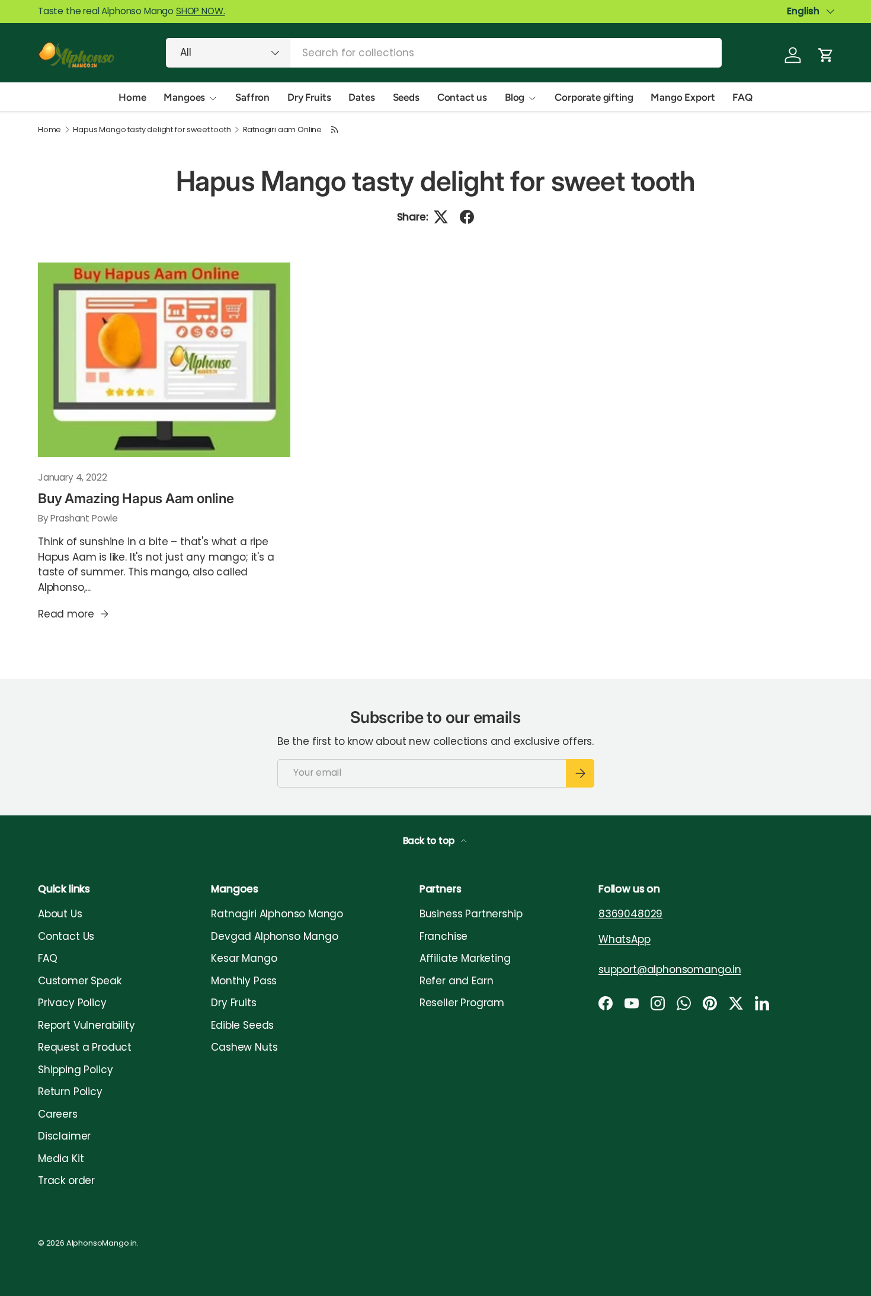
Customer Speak (79, 981)
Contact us (462, 97)
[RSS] (335, 129)
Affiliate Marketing (465, 958)
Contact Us (66, 936)
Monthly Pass (244, 981)
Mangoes (184, 97)
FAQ (742, 97)
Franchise (443, 936)
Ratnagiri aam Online (282, 130)
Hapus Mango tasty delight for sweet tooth (151, 130)
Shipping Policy (75, 1070)
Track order (66, 1180)
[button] (826, 55)
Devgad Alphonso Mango (274, 936)
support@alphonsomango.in (669, 969)
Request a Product (85, 1047)
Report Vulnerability (86, 1025)
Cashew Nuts (244, 1047)
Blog (514, 97)
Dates (361, 97)
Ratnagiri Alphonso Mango (277, 914)
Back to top (430, 840)
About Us (60, 914)
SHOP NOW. (200, 11)
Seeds (406, 97)
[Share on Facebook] (467, 217)
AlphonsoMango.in (101, 1243)
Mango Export (683, 97)
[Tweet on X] (441, 217)
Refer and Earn (457, 981)
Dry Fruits (309, 97)
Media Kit (61, 1158)
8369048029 (630, 914)
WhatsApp (624, 939)
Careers (58, 1114)
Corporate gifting (594, 97)
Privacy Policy (72, 1003)
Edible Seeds (242, 1025)
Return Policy (70, 1091)
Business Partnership (471, 914)
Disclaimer (64, 1136)
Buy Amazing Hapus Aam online (136, 498)
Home (132, 97)
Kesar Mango (244, 958)
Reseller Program (462, 1003)
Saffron (252, 97)
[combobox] (444, 53)
